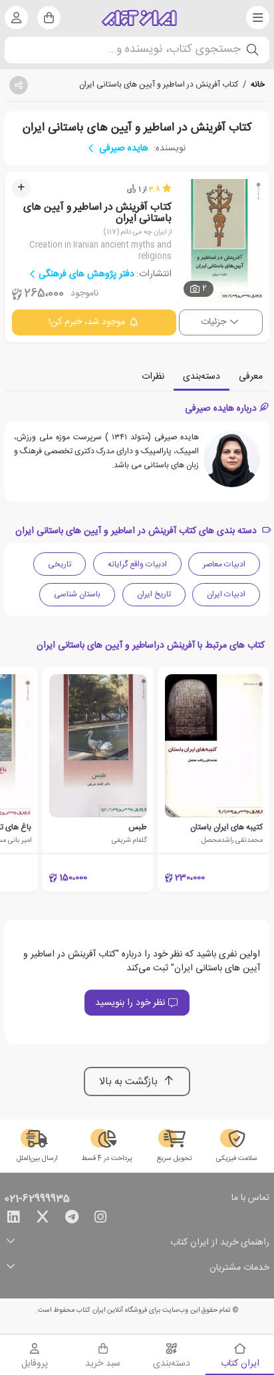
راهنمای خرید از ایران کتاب (219, 1243)
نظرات (153, 377)
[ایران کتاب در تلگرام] (71, 1219)
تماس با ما (250, 1198)
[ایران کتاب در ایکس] (42, 1219)
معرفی (251, 377)
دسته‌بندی (201, 377)
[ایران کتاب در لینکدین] (13, 1219)
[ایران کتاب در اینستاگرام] (100, 1219)
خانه (258, 84)
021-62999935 (37, 1199)
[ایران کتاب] (139, 18)
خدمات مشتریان (239, 1268)
